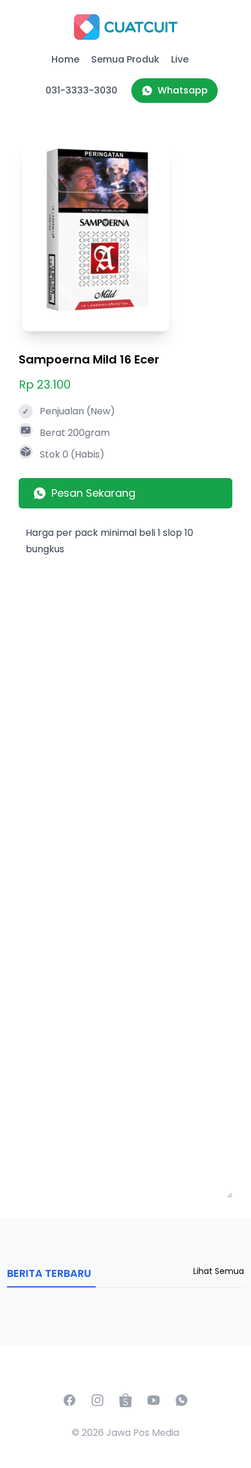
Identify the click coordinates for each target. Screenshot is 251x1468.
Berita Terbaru (49, 1273)
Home (65, 59)
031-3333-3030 (81, 90)
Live (180, 59)
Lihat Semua (218, 1271)
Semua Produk (125, 59)
